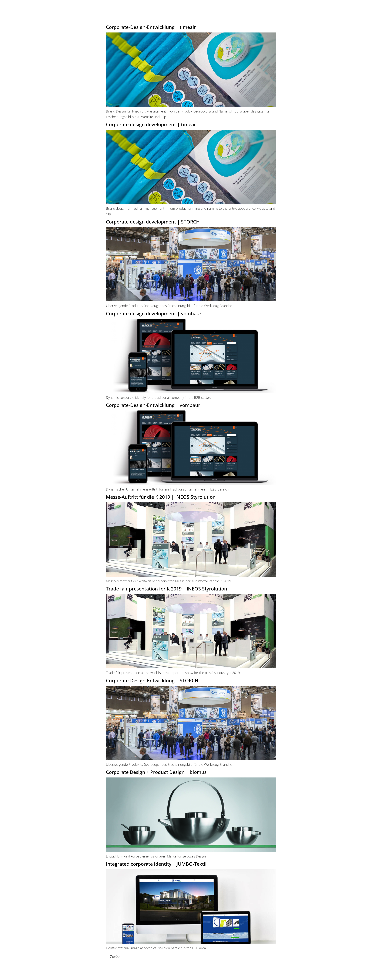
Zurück (113, 956)
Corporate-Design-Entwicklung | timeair (151, 27)
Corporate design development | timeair (151, 124)
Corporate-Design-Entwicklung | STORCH (152, 680)
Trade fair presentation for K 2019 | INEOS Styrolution (166, 588)
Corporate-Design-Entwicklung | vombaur (153, 405)
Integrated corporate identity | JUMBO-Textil (156, 864)
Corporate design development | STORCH (153, 221)
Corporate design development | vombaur (153, 313)
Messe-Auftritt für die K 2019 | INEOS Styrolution (161, 497)
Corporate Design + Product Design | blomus (156, 772)
